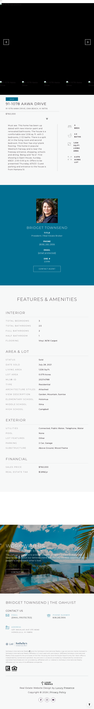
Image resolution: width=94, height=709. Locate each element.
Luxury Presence (64, 688)
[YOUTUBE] (53, 700)
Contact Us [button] (17, 572)
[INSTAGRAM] (47, 700)
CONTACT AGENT (47, 269)
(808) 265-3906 (47, 244)
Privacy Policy (58, 692)
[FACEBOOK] (41, 700)
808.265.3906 (59, 618)
